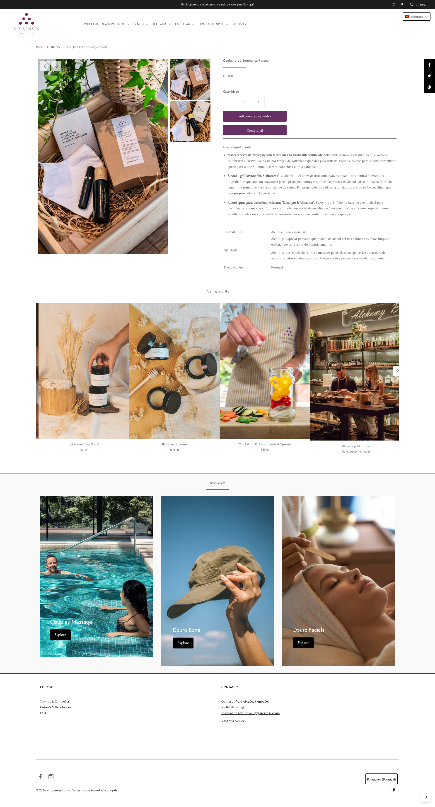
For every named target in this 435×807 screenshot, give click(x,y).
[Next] (56, 66)
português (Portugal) (381, 779)
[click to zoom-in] (161, 66)
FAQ (43, 713)
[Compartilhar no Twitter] (429, 76)
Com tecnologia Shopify (100, 790)
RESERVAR (239, 24)
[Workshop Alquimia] (355, 372)
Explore (60, 634)
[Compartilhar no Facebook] (429, 64)
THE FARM (160, 24)
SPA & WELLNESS (114, 24)
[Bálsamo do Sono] (174, 371)
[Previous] (45, 66)
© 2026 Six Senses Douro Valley (58, 790)
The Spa (55, 47)
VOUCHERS (90, 24)
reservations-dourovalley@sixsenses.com (250, 713)
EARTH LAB (183, 24)
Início (40, 47)
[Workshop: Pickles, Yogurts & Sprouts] (265, 371)
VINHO (139, 24)
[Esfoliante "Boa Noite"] (84, 371)
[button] (416, 16)
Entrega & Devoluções (55, 707)
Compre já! (255, 130)
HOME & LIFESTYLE (212, 24)
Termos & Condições (55, 701)
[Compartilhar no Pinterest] (429, 87)
